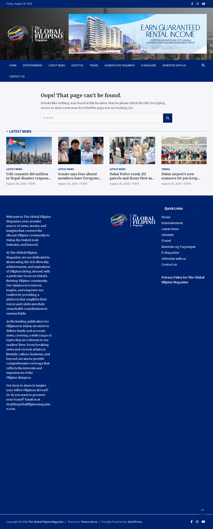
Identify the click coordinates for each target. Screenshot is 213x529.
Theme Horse (89, 522)
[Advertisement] (132, 369)
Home (13, 65)
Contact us (17, 76)
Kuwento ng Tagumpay (120, 65)
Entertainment (32, 65)
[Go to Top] (202, 510)
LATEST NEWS (20, 131)
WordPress (135, 522)
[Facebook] (192, 4)
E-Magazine (148, 65)
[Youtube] (203, 4)
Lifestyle (77, 65)
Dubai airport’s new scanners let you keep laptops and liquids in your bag (183, 180)
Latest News (57, 65)
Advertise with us (174, 65)
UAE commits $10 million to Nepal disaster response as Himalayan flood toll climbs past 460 (28, 180)
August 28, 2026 (16, 183)
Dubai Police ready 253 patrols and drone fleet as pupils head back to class (131, 178)
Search (167, 118)
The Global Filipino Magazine (45, 522)
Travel (94, 65)
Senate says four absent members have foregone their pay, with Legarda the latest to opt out (80, 180)
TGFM (31, 183)
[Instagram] (197, 4)
